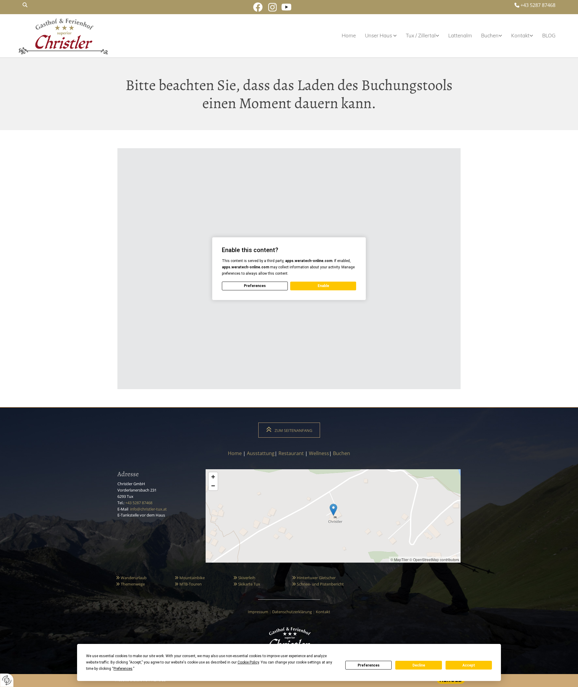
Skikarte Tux (246, 584)
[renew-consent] (7, 680)
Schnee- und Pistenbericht (318, 584)
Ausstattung (261, 453)
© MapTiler (399, 559)
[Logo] (63, 35)
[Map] (333, 516)
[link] (376, 35)
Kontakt (520, 35)
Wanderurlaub (131, 577)
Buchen (490, 35)
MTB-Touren (188, 584)
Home (349, 35)
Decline (418, 665)
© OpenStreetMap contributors (434, 559)
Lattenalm (460, 35)
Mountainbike (190, 577)
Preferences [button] (122, 669)
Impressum (258, 611)
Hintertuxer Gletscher (314, 577)
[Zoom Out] (213, 485)
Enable (323, 286)
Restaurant (291, 453)
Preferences (369, 665)
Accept (468, 665)
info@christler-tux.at (148, 509)
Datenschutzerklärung (292, 611)
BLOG (548, 35)
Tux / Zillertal (421, 35)
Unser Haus (379, 35)
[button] (289, 430)
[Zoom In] (213, 476)
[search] (25, 4)
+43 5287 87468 (538, 5)
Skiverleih (244, 577)
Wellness (319, 453)
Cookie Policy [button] (248, 662)
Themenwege (130, 584)
